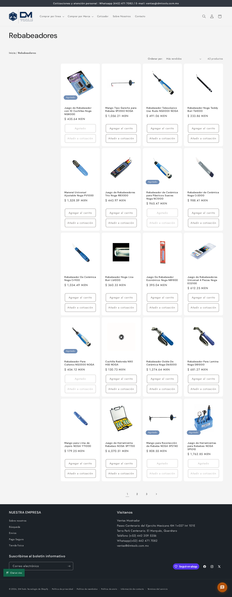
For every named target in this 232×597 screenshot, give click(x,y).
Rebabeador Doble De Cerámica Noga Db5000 (161, 363)
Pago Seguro (16, 539)
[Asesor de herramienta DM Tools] (222, 587)
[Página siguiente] (156, 494)
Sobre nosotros (17, 521)
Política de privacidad (62, 589)
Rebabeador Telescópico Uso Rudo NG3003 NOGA (162, 109)
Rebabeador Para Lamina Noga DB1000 (203, 363)
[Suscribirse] (69, 566)
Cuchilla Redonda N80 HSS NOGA (119, 363)
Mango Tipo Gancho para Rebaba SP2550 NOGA (121, 109)
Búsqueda (14, 527)
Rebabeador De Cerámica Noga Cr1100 (80, 279)
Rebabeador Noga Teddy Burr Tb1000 (203, 109)
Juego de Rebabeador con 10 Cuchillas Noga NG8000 (78, 111)
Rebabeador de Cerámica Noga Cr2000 (203, 194)
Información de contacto (132, 589)
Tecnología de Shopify (37, 589)
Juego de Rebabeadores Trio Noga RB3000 (120, 194)
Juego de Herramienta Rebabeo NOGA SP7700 (120, 444)
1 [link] (127, 494)
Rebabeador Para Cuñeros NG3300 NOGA (79, 363)
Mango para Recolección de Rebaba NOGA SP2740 (162, 444)
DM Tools (22, 589)
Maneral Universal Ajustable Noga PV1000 (79, 194)
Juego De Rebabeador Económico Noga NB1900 (162, 279)
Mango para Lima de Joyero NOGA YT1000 (77, 444)
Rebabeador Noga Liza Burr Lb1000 (119, 279)
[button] (52, 16)
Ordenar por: (155, 59)
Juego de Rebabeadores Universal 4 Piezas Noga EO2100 (202, 280)
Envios (12, 533)
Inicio (12, 53)
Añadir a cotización (80, 138)
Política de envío (109, 589)
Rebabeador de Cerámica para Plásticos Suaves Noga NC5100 (162, 195)
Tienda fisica (16, 545)
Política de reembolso (87, 589)
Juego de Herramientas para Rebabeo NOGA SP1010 (202, 446)
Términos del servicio (158, 589)
